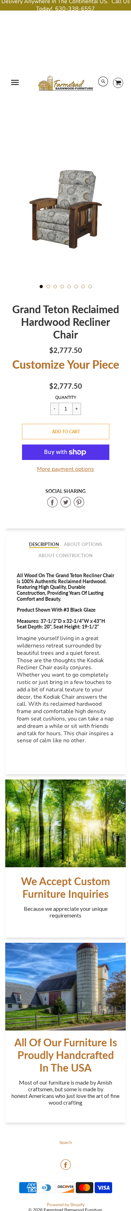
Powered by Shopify (66, 1204)
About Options (83, 544)
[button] (65, 431)
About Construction (65, 555)
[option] (65, 208)
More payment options (65, 469)
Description (44, 544)
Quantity (65, 397)
